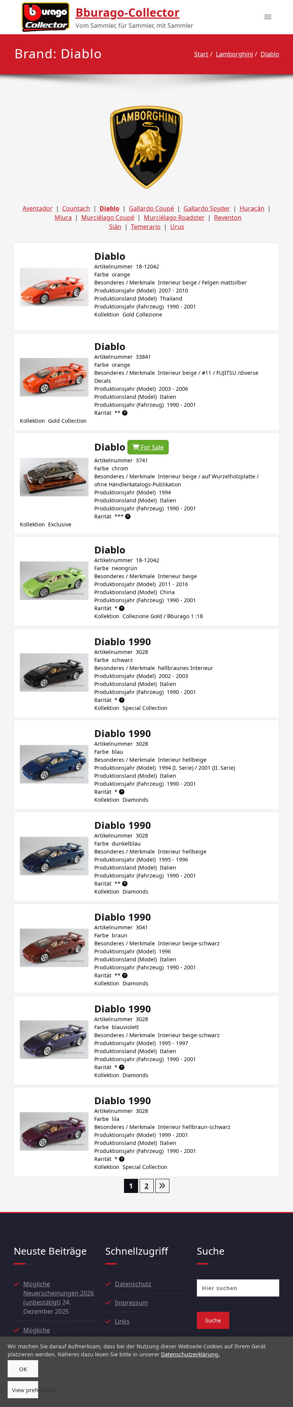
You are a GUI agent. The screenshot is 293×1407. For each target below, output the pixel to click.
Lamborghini (234, 54)
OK (23, 1369)
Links (122, 1321)
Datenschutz (133, 1284)
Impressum (131, 1302)
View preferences (25, 1390)
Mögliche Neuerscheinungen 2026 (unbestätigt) (58, 1293)
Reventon (227, 217)
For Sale (151, 447)
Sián (115, 226)
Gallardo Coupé (151, 208)
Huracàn (252, 208)
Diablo (270, 54)
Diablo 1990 (122, 641)
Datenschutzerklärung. (190, 1354)
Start (201, 54)
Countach (76, 208)
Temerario (146, 226)
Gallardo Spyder (207, 208)
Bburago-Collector (128, 12)
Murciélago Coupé (107, 217)
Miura (63, 217)
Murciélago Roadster (174, 217)
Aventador (38, 208)
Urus (177, 226)
